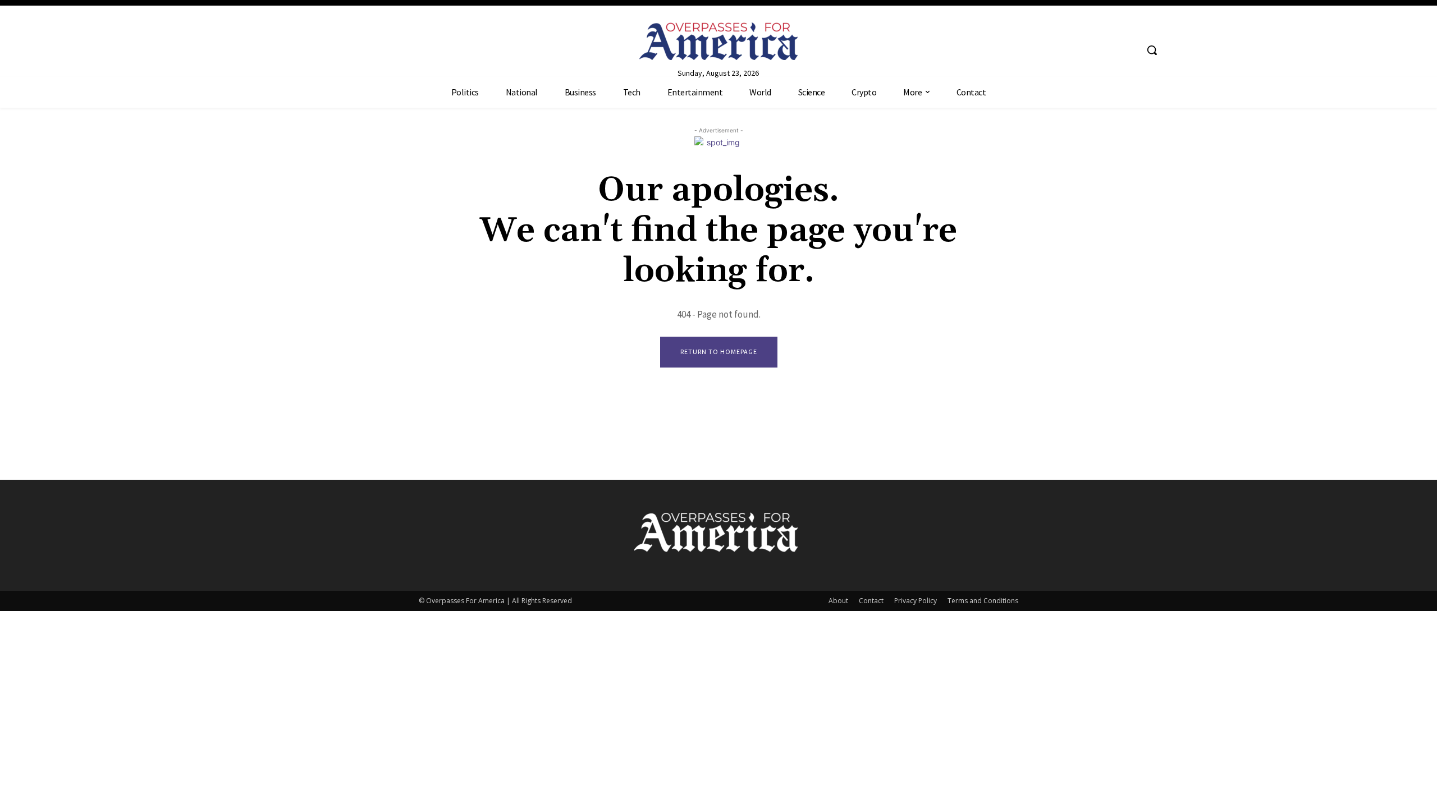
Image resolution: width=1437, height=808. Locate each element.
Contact (871, 600)
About (838, 600)
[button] (1151, 49)
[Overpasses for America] (718, 41)
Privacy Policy (915, 600)
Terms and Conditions (983, 600)
